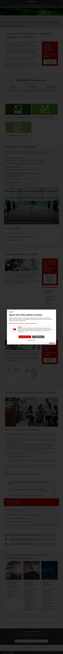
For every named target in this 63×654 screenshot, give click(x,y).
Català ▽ (11, 312)
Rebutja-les (38, 336)
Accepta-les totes (24, 336)
